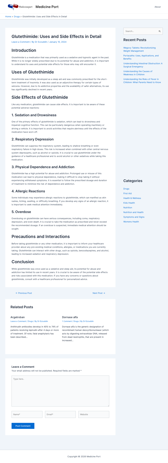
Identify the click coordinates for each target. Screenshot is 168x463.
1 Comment (67, 321)
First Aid (127, 193)
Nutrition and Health (133, 212)
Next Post (99, 293)
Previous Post (24, 293)
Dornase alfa (70, 317)
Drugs (30, 321)
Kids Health (129, 202)
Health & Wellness (132, 198)
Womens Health (131, 221)
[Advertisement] (143, 134)
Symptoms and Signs (133, 217)
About (158, 6)
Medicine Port (47, 7)
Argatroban (17, 317)
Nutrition (127, 207)
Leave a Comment (21, 42)
